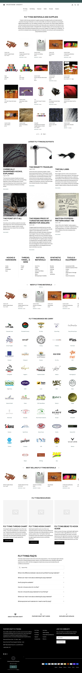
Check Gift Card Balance (48, 634)
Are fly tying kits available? (25, 582)
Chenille (52, 267)
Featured (39, 8)
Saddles (37, 272)
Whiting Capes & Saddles (41, 275)
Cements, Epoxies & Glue (71, 267)
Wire (22, 269)
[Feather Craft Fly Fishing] (12, 5)
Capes (36, 267)
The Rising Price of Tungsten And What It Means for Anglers (40, 220)
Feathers (37, 269)
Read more (5, 189)
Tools (67, 274)
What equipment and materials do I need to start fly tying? (34, 601)
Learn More (8, 540)
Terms (73, 667)
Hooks (6, 266)
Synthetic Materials (55, 259)
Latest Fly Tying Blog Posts (41, 142)
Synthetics (52, 274)
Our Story (45, 630)
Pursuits (51, 8)
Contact (77, 667)
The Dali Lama (62, 169)
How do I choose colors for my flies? (28, 587)
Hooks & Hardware (10, 259)
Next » (44, 134)
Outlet (45, 8)
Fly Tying (25, 8)
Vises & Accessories (70, 275)
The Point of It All (12, 218)
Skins (36, 274)
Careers (44, 636)
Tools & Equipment (71, 259)
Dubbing (52, 269)
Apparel (36, 636)
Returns (44, 639)
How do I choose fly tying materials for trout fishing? (33, 592)
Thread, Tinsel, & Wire (25, 260)
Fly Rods (37, 632)
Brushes (52, 266)
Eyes (6, 270)
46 (41, 134)
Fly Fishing (32, 8)
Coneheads (8, 269)
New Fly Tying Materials (41, 285)
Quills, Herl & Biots (39, 270)
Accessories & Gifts (70, 266)
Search (56, 667)
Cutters (67, 269)
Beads (6, 267)
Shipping (60, 667)
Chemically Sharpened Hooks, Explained (12, 171)
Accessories (37, 639)
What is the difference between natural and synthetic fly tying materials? (38, 573)
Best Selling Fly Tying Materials (41, 468)
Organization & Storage (71, 272)
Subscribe (61, 641)
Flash (51, 270)
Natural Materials (40, 259)
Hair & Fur (37, 266)
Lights (67, 270)
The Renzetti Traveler (41, 167)
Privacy (69, 667)
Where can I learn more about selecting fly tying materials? (35, 577)
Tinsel (22, 267)
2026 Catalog (46, 632)
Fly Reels (37, 634)
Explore (57, 8)
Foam (51, 272)
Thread (22, 266)
